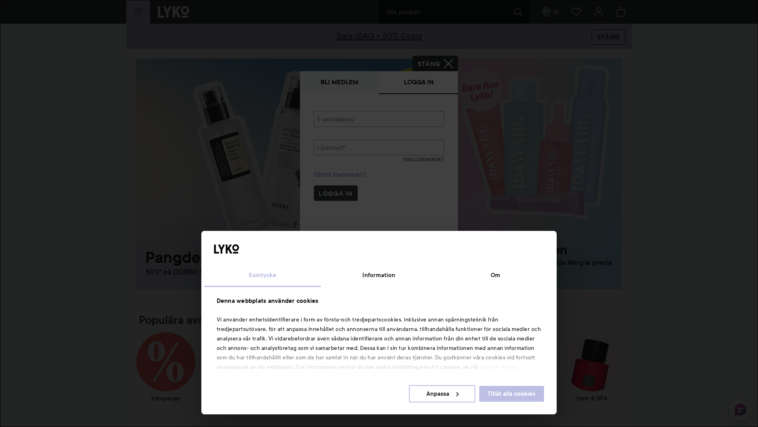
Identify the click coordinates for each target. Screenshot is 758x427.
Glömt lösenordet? (340, 174)
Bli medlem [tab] (339, 82)
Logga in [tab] (418, 82)
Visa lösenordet (423, 159)
